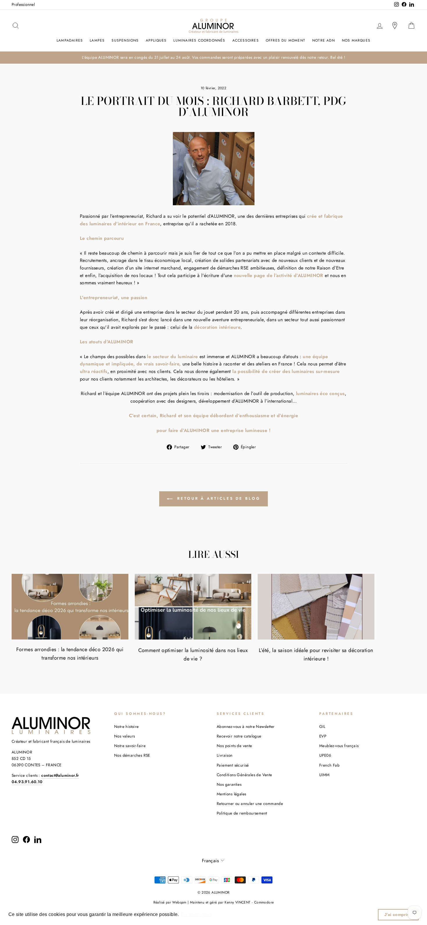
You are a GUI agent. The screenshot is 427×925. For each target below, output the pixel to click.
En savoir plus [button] (196, 914)
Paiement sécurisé (233, 765)
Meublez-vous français (338, 746)
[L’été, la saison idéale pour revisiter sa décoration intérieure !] (316, 607)
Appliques (156, 40)
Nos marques (356, 40)
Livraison (225, 755)
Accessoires (245, 40)
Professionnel (23, 4)
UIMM (324, 775)
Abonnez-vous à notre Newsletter (245, 726)
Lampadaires (70, 40)
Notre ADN (323, 40)
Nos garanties (229, 784)
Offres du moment (285, 40)
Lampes (97, 40)
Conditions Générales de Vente (244, 775)
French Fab (329, 765)
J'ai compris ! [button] (398, 914)
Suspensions (125, 40)
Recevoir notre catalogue (239, 736)
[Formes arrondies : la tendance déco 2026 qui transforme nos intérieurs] (70, 607)
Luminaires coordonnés (199, 40)
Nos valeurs (124, 736)
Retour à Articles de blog (217, 498)
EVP (322, 736)
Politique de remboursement (242, 813)
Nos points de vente (234, 746)
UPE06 (325, 755)
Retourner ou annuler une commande (250, 803)
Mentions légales (231, 794)
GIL (322, 726)
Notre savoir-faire (130, 746)
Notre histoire (126, 726)
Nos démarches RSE (132, 755)
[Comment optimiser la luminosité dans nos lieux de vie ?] (193, 607)
